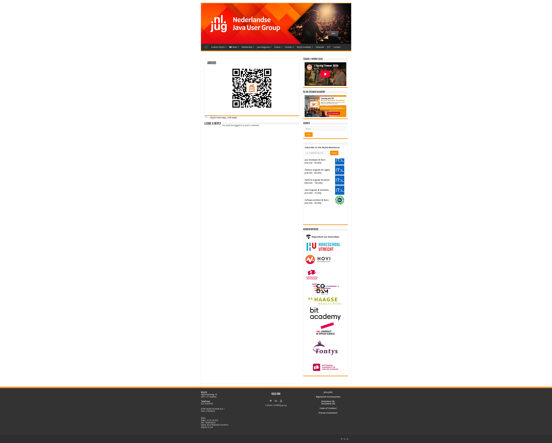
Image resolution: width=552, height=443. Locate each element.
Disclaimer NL (328, 401)
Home (206, 47)
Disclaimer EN (328, 404)
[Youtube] (281, 400)
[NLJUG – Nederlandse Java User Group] (276, 23)
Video (234, 47)
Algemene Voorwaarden (328, 397)
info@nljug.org (279, 405)
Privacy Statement (328, 413)
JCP (328, 47)
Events (277, 47)
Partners (288, 47)
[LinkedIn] (276, 400)
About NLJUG (219, 47)
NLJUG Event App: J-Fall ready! (223, 117)
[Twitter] (271, 400)
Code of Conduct (328, 408)
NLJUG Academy (304, 47)
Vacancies (320, 47)
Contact (337, 47)
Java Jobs (328, 392)
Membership (247, 47)
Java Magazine (263, 47)
